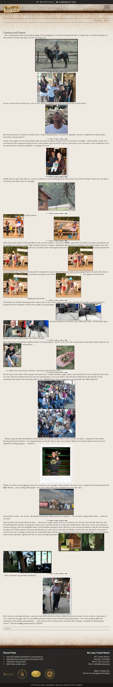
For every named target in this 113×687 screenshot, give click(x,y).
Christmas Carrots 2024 (16, 662)
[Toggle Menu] (107, 7)
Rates (96, 671)
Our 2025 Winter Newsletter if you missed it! (25, 657)
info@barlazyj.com (102, 664)
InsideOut (79, 685)
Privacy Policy (40, 685)
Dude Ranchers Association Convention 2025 (25, 659)
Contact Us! (105, 671)
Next (106, 20)
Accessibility (50, 685)
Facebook (106, 673)
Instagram (96, 673)
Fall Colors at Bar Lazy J (16, 664)
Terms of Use (59, 685)
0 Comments (7, 628)
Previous (98, 20)
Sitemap (67, 685)
